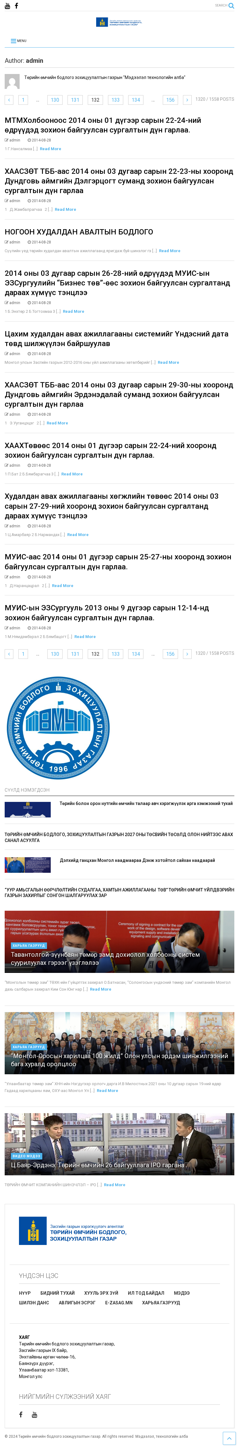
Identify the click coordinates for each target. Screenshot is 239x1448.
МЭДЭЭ (182, 1293)
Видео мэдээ (26, 1156)
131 (75, 100)
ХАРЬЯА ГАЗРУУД (161, 1302)
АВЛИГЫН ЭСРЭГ (77, 1302)
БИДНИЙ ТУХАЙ (57, 1293)
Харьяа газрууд (29, 945)
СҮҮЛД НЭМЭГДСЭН (27, 790)
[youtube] (7, 6)
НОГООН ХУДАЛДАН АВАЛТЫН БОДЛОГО (79, 232)
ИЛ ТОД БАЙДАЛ (146, 1293)
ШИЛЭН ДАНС (34, 1302)
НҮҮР (25, 1293)
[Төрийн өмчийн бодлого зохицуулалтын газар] (119, 24)
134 (136, 100)
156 (170, 100)
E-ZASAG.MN (119, 1302)
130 (55, 100)
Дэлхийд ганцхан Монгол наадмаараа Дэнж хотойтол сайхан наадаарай (137, 860)
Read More (50, 148)
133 (115, 100)
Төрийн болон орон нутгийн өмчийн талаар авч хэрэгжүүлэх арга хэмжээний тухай (146, 803)
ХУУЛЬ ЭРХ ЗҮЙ (101, 1293)
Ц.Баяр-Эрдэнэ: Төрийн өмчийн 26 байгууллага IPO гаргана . (99, 1165)
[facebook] (16, 6)
